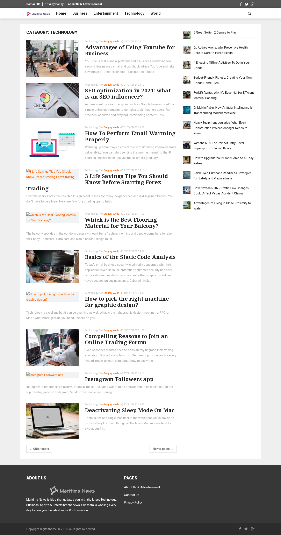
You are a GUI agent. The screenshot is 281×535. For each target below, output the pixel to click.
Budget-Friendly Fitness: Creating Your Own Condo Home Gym (223, 80)
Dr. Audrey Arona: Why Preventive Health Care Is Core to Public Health (221, 50)
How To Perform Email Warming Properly (130, 136)
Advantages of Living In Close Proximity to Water (222, 205)
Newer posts (163, 448)
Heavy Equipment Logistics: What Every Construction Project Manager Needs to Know (220, 128)
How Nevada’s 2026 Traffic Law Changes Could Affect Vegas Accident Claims (221, 190)
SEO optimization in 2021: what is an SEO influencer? (128, 93)
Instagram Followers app (119, 379)
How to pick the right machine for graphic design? (127, 301)
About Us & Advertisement (85, 4)
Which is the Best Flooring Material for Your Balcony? (122, 222)
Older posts (39, 448)
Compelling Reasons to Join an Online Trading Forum (126, 339)
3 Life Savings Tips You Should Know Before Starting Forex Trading (97, 182)
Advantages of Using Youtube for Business (130, 50)
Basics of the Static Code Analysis (130, 257)
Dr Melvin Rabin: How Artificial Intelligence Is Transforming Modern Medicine (223, 110)
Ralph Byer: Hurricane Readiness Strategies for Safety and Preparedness (223, 175)
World (156, 13)
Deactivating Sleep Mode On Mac (129, 410)
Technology (134, 13)
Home (61, 13)
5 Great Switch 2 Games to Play (215, 32)
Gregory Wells (111, 41)
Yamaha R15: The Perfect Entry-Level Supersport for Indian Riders (219, 145)
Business (79, 13)
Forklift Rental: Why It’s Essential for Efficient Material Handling (224, 95)
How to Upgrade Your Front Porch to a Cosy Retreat (223, 160)
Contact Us (33, 4)
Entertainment (106, 13)
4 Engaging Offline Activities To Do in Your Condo (222, 65)
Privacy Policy (54, 4)
